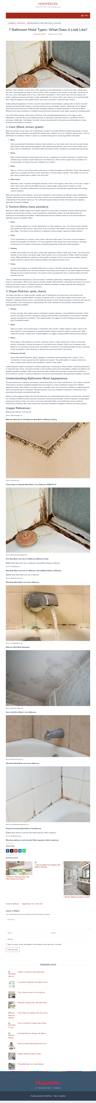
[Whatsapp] (24, 851)
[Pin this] (16, 851)
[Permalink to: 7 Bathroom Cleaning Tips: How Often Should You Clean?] (19, 868)
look (32, 904)
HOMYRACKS (48, 4)
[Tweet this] (11, 851)
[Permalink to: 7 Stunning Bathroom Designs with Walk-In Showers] (48, 862)
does (28, 904)
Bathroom (16, 904)
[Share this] (7, 851)
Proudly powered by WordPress (41, 1096)
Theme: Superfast (59, 1096)
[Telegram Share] (20, 851)
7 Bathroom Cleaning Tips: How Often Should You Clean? (17, 878)
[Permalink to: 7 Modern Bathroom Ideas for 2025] (77, 878)
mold (36, 904)
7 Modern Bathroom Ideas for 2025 (77, 897)
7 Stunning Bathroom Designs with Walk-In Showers (47, 866)
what (40, 904)
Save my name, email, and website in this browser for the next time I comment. (35, 944)
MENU (86, 16)
